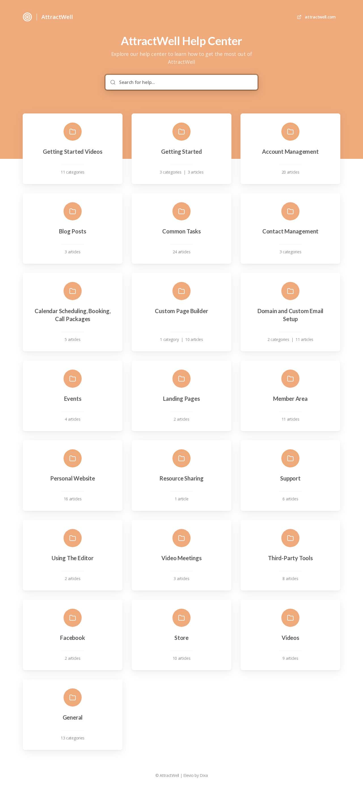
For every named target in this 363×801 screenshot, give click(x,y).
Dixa (204, 775)
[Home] (27, 17)
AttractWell (57, 17)
